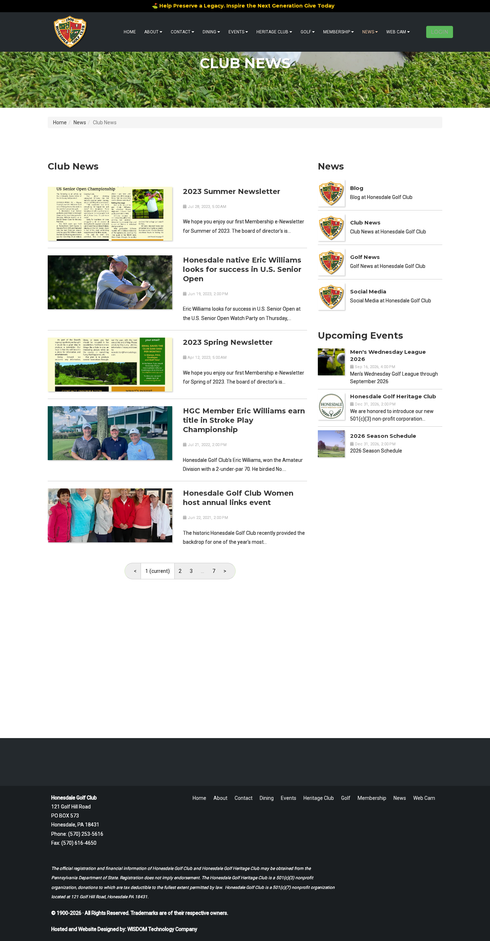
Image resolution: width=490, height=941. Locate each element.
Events (236, 31)
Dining (209, 31)
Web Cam (396, 31)
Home (130, 31)
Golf (306, 31)
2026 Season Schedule (383, 435)
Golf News (365, 257)
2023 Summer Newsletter (231, 191)
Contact (180, 31)
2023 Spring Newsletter (228, 342)
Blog (356, 188)
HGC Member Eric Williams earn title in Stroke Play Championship (244, 420)
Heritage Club (272, 31)
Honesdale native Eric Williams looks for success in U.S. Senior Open (242, 269)
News (368, 31)
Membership (336, 31)
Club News (365, 222)
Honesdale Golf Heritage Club (393, 396)
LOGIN (439, 32)
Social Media (368, 291)
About (151, 31)
